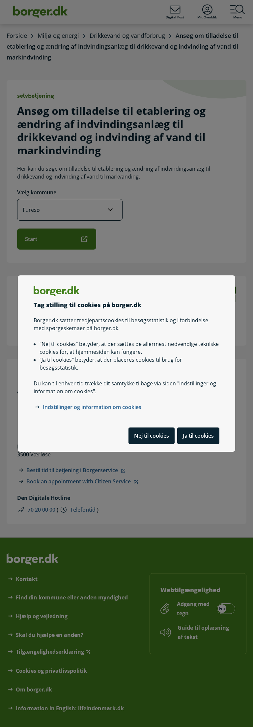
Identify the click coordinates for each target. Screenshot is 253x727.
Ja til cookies (198, 435)
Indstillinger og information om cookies (92, 407)
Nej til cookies (151, 435)
